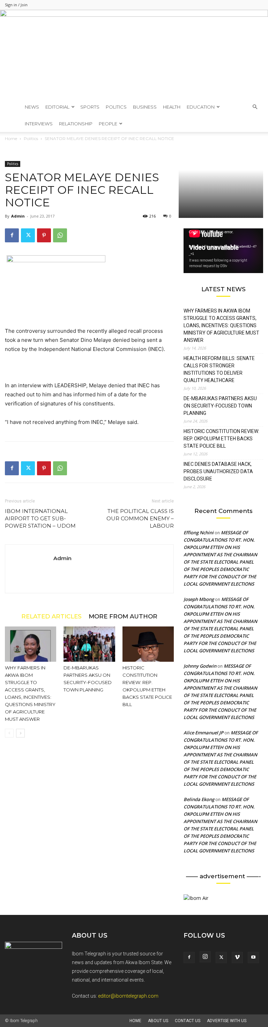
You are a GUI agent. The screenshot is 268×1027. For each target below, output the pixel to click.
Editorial (57, 107)
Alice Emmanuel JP (203, 732)
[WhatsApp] (60, 235)
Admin (18, 216)
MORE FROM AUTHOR (123, 616)
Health (171, 107)
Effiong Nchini (199, 532)
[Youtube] (253, 957)
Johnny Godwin (200, 666)
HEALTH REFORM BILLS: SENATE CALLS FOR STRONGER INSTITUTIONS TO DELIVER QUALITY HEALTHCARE (219, 369)
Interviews (39, 123)
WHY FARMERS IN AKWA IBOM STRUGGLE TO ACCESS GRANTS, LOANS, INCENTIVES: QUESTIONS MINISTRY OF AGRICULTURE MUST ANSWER (221, 325)
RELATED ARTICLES (51, 616)
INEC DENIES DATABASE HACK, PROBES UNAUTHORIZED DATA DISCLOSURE (218, 471)
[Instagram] (205, 956)
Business (145, 107)
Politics (116, 107)
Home (135, 1020)
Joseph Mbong (199, 599)
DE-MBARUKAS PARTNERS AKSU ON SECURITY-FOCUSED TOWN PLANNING (220, 406)
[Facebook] (12, 235)
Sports (89, 107)
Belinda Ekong (199, 799)
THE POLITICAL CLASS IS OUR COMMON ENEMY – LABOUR (140, 518)
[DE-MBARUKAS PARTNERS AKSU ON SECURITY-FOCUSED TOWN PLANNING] (89, 644)
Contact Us (187, 1020)
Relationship (75, 123)
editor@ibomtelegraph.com (128, 996)
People (108, 123)
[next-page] (20, 733)
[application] (223, 250)
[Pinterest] (44, 235)
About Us (158, 1020)
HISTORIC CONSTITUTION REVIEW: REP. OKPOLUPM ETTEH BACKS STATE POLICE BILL (221, 438)
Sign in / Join (16, 4)
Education (201, 107)
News (32, 107)
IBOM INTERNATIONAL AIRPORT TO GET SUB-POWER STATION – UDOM (40, 518)
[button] (254, 107)
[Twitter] (28, 235)
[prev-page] (9, 733)
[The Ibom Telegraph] (134, 54)
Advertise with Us (226, 1020)
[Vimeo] (237, 957)
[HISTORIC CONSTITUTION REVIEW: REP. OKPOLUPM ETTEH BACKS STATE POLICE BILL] (148, 644)
